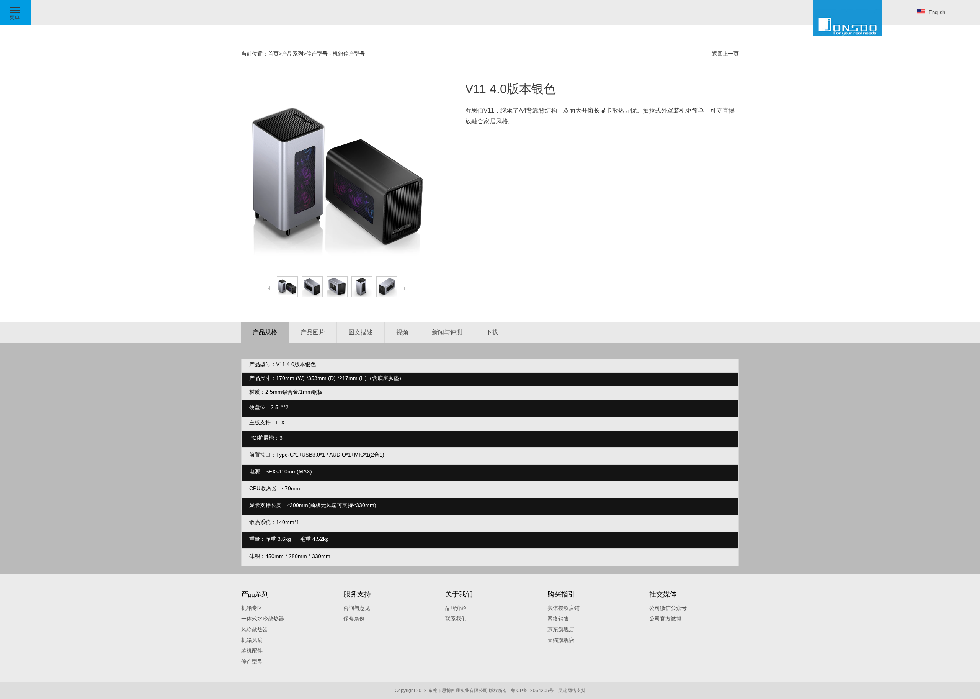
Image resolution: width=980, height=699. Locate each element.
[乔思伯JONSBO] (847, 18)
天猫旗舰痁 (560, 640)
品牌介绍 (456, 608)
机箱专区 (252, 608)
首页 (273, 54)
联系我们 (456, 619)
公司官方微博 (665, 619)
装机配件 (252, 651)
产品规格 (265, 332)
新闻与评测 (447, 332)
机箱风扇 (252, 640)
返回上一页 (725, 54)
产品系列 (292, 54)
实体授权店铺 (563, 608)
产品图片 (313, 332)
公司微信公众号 (668, 608)
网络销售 (558, 619)
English (937, 12)
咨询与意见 (356, 608)
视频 (402, 332)
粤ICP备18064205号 (532, 690)
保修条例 (354, 619)
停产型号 (317, 54)
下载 (492, 332)
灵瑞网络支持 (572, 690)
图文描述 (360, 332)
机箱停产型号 (349, 54)
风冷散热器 (254, 629)
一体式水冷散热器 (262, 619)
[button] (15, 12)
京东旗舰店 (560, 629)
